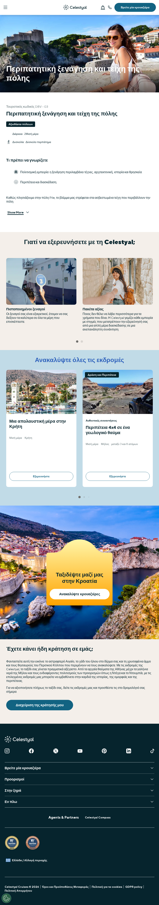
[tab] (77, 341)
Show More (15, 212)
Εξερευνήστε (41, 476)
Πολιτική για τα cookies (107, 886)
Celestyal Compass (98, 817)
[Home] (75, 7)
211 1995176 (109, 7)
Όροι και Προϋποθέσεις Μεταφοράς (65, 886)
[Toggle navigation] (5, 7)
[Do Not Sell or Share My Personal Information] (6, 898)
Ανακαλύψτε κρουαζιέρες (79, 594)
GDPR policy (133, 886)
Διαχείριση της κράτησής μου (40, 705)
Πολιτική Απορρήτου (18, 890)
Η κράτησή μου (102, 7)
